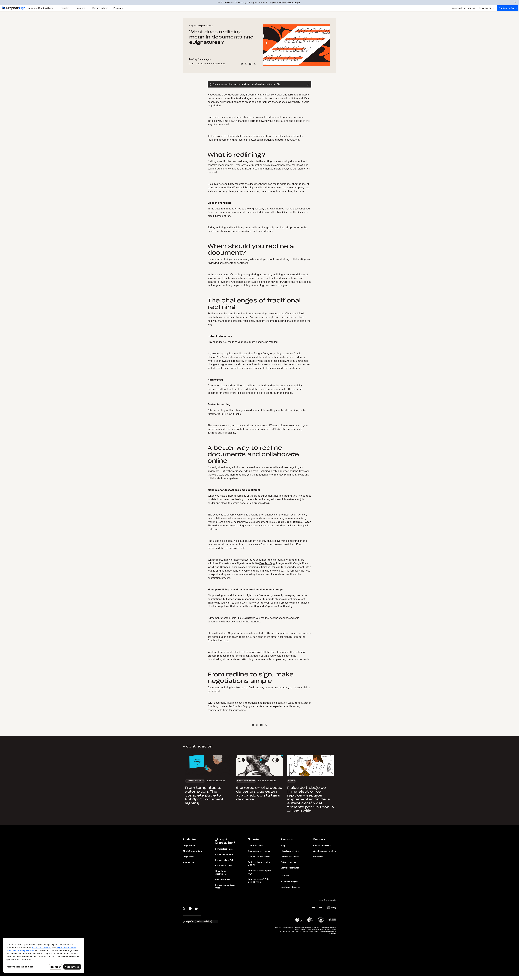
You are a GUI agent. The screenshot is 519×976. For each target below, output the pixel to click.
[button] (42, 8)
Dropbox (247, 618)
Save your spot (293, 3)
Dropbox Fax (188, 857)
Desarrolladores (100, 8)
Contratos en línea (223, 866)
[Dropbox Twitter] (184, 908)
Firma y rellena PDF (224, 860)
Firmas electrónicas (224, 849)
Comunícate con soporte (259, 857)
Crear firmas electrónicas (221, 872)
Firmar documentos (224, 855)
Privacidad (318, 857)
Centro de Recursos (290, 857)
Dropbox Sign (267, 563)
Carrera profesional (322, 846)
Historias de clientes (290, 851)
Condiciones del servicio (324, 851)
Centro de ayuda (255, 846)
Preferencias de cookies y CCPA (259, 863)
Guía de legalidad (289, 862)
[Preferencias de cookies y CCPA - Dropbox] (43, 955)
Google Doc (282, 522)
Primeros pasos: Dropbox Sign (259, 872)
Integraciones (189, 862)
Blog (191, 26)
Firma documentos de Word (225, 886)
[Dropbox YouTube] (196, 908)
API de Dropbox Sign (192, 851)
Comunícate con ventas (462, 8)
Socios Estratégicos (289, 882)
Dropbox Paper (302, 522)
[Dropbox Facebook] (190, 908)
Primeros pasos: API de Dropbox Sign (258, 880)
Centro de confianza (290, 868)
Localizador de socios (290, 887)
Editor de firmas (222, 880)
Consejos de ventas (204, 26)
